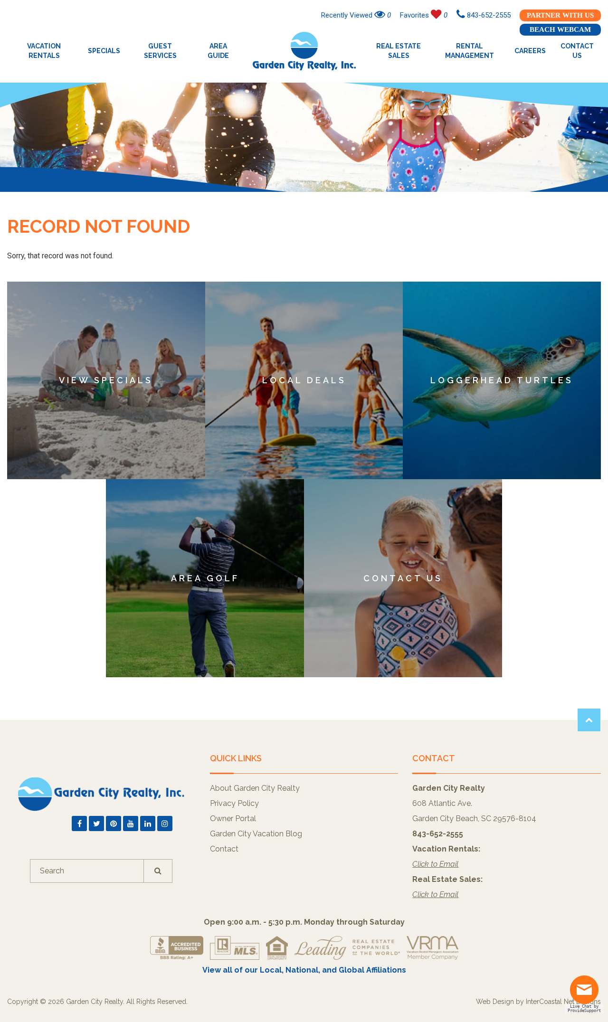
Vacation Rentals (44, 50)
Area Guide (218, 50)
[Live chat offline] (586, 993)
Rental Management (469, 50)
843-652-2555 (488, 15)
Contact (224, 848)
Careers (530, 51)
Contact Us (577, 50)
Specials (104, 51)
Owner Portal (233, 818)
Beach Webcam (560, 29)
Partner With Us (560, 15)
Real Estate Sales (398, 50)
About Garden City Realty (255, 788)
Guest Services (160, 50)
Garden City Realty (304, 51)
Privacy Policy (234, 803)
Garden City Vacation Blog (256, 833)
